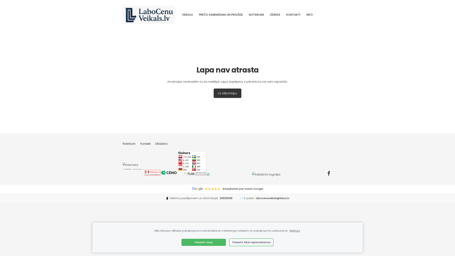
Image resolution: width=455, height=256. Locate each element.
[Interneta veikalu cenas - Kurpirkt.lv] (133, 174)
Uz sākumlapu (227, 93)
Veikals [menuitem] (187, 15)
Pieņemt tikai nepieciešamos (251, 242)
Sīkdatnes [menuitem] (161, 143)
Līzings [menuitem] (275, 15)
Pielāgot (295, 231)
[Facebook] (328, 173)
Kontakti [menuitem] (293, 15)
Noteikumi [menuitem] (256, 15)
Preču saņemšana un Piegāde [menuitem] (221, 15)
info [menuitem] (309, 15)
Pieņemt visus (204, 242)
